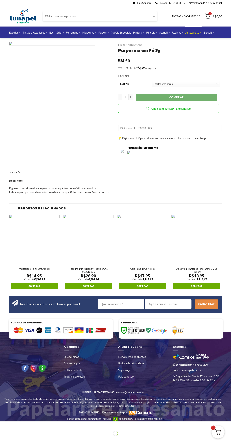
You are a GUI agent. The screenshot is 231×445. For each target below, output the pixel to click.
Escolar (13, 32)
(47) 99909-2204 (192, 364)
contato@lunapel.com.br (187, 370)
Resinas (176, 32)
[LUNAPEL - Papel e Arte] (23, 16)
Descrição (15, 172)
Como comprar (72, 363)
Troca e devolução (74, 376)
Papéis (102, 32)
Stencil (163, 32)
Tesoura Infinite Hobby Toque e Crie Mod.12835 (88, 270)
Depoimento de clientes (132, 356)
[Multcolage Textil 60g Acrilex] (34, 240)
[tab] (15, 172)
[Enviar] (154, 16)
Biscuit (207, 32)
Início (121, 44)
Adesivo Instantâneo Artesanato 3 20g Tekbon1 (196, 270)
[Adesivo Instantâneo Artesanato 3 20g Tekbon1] (196, 240)
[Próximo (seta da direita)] (13, 439)
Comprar (176, 97)
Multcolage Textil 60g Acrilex (34, 268)
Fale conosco (126, 376)
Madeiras (88, 32)
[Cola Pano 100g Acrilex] (142, 240)
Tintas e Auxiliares (33, 32)
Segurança (124, 370)
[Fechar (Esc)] (3, 425)
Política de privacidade (131, 363)
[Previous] (9, 255)
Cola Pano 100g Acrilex (142, 268)
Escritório (55, 32)
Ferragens (72, 32)
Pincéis (150, 32)
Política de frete (73, 370)
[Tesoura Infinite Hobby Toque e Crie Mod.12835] (88, 240)
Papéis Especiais (121, 32)
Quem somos (71, 356)
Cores (124, 84)
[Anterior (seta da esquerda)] (3, 439)
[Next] (222, 255)
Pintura (137, 32)
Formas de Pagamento (142, 147)
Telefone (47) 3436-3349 (171, 2)
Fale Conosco (144, 2)
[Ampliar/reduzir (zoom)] (13, 425)
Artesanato (192, 32)
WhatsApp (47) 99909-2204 (206, 2)
